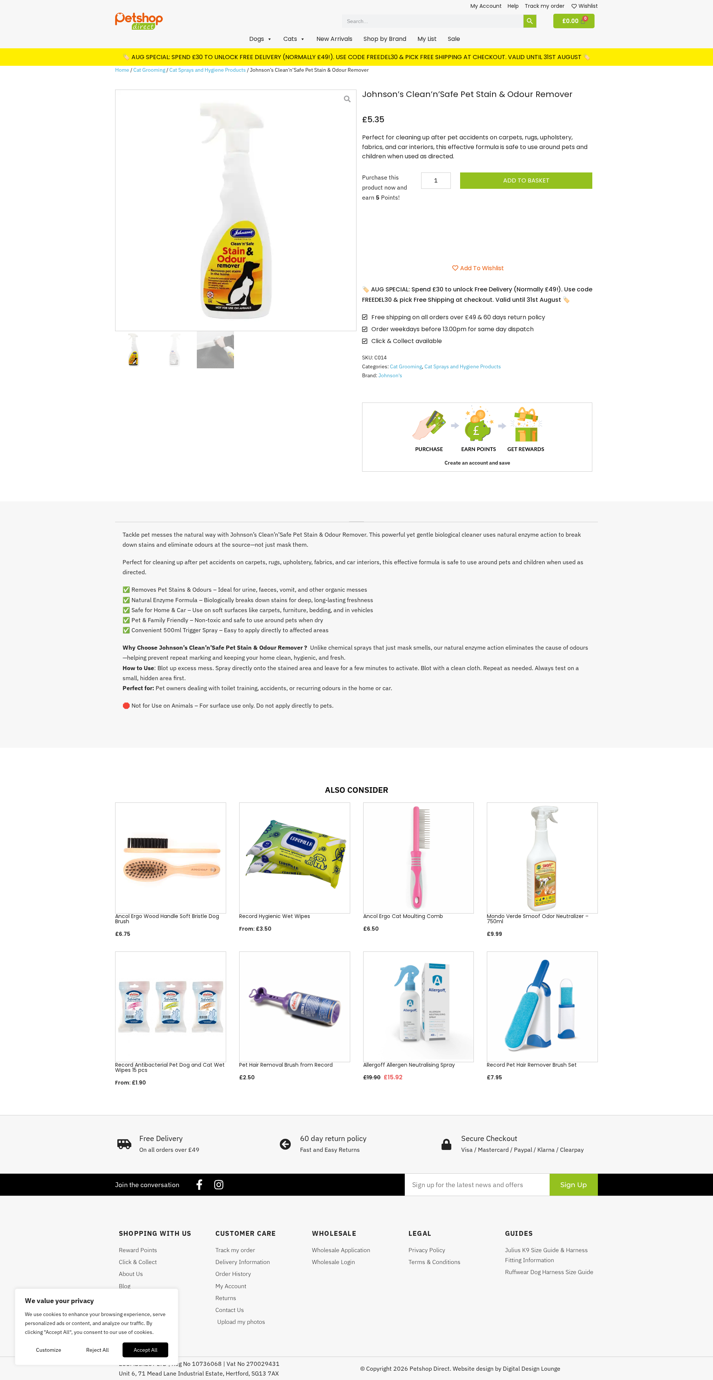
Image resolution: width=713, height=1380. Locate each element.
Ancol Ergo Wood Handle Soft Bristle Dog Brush (167, 918)
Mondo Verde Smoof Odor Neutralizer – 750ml (538, 918)
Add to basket (526, 180)
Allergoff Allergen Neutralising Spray (409, 1065)
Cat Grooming (149, 70)
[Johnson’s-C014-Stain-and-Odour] (235, 210)
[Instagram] (219, 1185)
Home (122, 70)
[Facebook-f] (199, 1185)
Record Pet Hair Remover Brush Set (532, 1065)
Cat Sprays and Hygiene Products (207, 70)
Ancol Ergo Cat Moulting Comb (403, 916)
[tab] (356, 518)
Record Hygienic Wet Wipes (274, 916)
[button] (260, 39)
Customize (48, 1350)
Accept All (145, 1350)
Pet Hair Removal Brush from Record (286, 1065)
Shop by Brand (385, 39)
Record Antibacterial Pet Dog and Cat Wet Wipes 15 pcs (170, 1067)
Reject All (97, 1350)
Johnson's (390, 375)
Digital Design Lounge (531, 1368)
